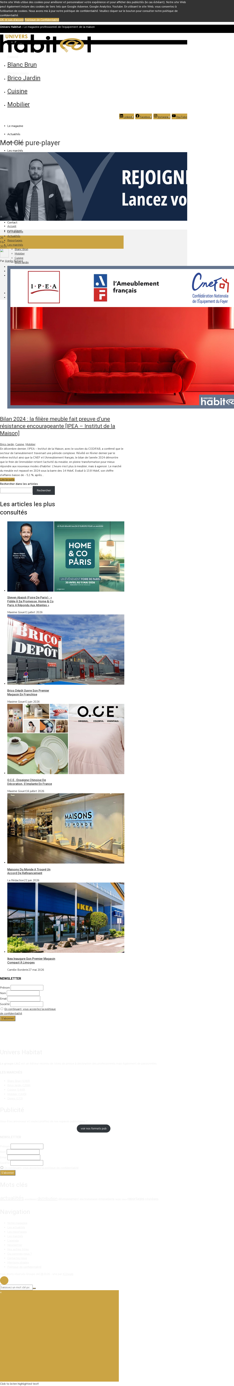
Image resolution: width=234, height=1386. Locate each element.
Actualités (13, 134)
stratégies (151, 1199)
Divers (15, 1098)
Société (5, 1004)
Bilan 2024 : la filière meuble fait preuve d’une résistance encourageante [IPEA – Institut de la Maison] (57, 426)
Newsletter (14, 1245)
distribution (47, 1198)
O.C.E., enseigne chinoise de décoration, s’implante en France (29, 782)
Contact (12, 222)
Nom (3, 993)
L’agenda (13, 1240)
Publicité (12, 57)
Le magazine (15, 126)
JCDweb (68, 1274)
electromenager (89, 1199)
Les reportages (17, 1232)
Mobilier (18, 104)
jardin (118, 1199)
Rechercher (44, 490)
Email (3, 999)
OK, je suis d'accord (12, 20)
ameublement (30, 1199)
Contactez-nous (17, 1258)
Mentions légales (18, 73)
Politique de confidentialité (24, 1267)
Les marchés (15, 151)
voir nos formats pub (94, 1128)
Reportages (14, 240)
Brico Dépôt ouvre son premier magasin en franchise (28, 692)
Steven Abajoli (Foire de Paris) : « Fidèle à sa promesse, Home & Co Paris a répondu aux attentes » (30, 601)
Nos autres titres (18, 1249)
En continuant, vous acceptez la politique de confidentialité (41, 1168)
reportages (135, 1198)
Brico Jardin (23, 78)
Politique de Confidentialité (41, 20)
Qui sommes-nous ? (19, 1254)
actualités (12, 1198)
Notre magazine (17, 1223)
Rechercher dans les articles (19, 484)
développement (68, 1199)
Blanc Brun (22, 64)
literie (124, 1199)
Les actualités (16, 1227)
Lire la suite (7, 479)
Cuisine (17, 91)
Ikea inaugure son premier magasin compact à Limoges (31, 960)
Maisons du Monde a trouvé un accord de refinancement (28, 871)
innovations (106, 1199)
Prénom (5, 988)
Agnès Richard (14, 261)
